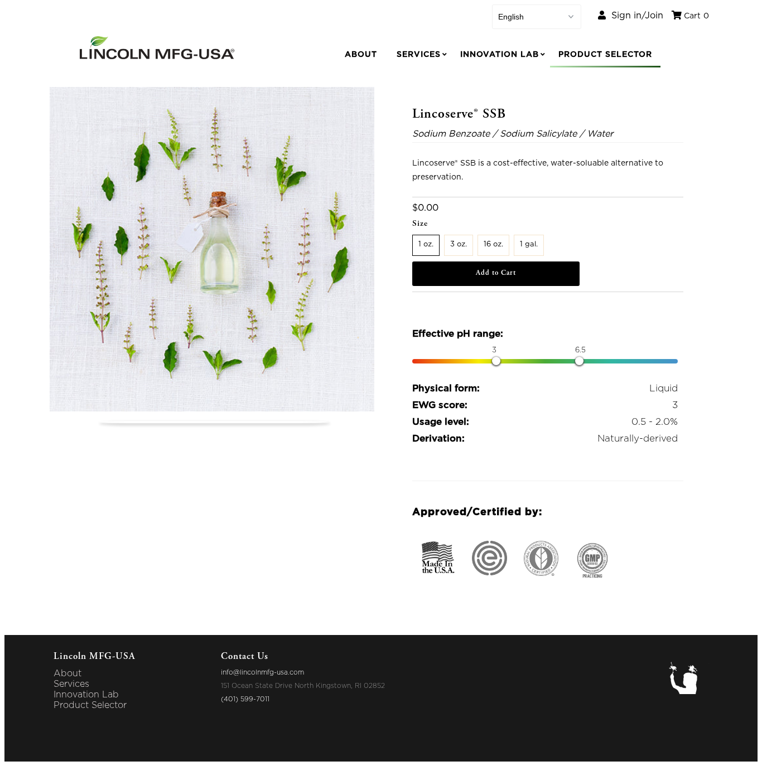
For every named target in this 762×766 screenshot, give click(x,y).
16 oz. (493, 244)
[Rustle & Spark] (688, 691)
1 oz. (425, 244)
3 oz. (458, 244)
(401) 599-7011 (245, 699)
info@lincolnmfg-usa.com (262, 672)
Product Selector (605, 55)
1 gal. (529, 244)
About (361, 55)
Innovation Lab (499, 55)
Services (419, 55)
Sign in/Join (634, 15)
